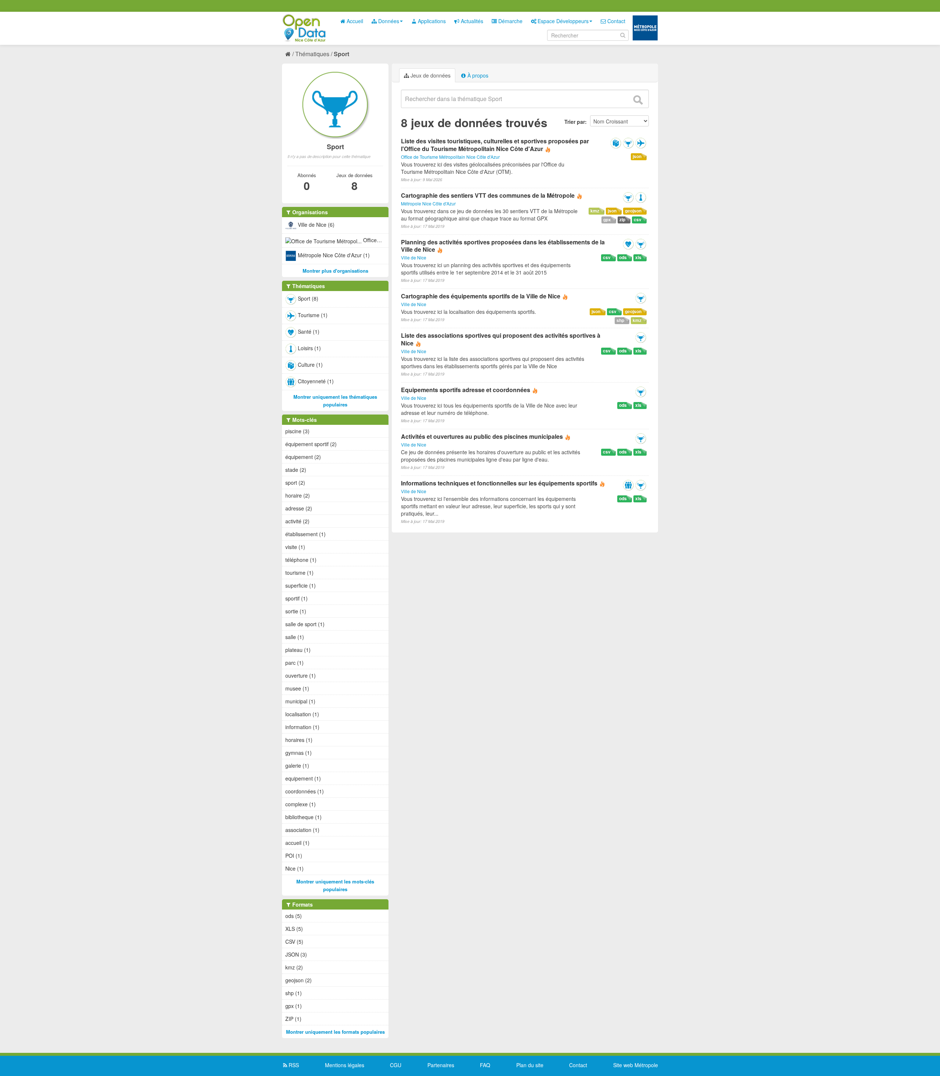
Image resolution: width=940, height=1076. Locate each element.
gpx (607, 219)
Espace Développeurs (562, 21)
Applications (431, 21)
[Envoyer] (637, 99)
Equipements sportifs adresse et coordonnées (465, 389)
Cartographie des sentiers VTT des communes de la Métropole (488, 195)
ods (623, 257)
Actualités (471, 21)
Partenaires (440, 1065)
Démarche (510, 21)
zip (622, 219)
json (637, 156)
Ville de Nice (413, 257)
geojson (633, 211)
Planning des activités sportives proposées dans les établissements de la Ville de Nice (503, 246)
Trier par (574, 121)
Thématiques (312, 54)
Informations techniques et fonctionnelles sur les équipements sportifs (499, 483)
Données (388, 21)
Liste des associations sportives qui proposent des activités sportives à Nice (500, 339)
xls (638, 257)
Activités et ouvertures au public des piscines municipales (482, 436)
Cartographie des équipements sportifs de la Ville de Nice (480, 296)
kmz (594, 211)
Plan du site (529, 1065)
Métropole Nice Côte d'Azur (428, 203)
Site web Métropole (635, 1065)
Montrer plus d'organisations (335, 270)
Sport (341, 54)
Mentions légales (344, 1065)
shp (620, 320)
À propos (477, 75)
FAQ (485, 1065)
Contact (615, 21)
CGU (395, 1065)
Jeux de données (430, 75)
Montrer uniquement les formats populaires (335, 1031)
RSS (293, 1065)
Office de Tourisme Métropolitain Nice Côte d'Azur (450, 157)
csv (637, 219)
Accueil (354, 21)
